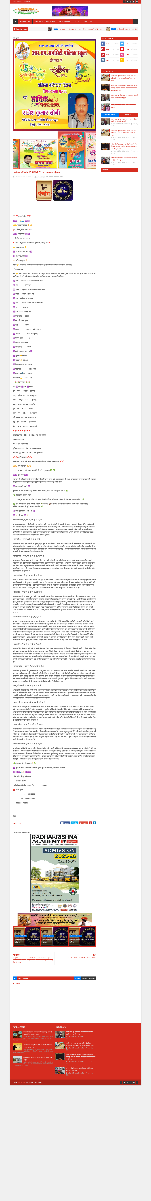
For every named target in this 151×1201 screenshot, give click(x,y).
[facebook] (124, 1)
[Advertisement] (54, 969)
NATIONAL (37, 21)
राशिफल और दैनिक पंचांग (56, 177)
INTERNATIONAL (25, 21)
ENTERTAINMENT (64, 21)
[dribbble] (130, 1)
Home (14, 2)
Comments (128, 115)
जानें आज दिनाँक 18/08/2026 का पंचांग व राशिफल (27, 940)
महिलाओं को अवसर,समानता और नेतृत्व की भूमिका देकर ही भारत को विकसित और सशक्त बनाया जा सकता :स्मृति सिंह (124, 87)
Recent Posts (110, 115)
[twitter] (127, 1)
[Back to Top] (137, 1082)
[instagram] (133, 1)
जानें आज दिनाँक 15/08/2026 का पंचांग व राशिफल (82, 940)
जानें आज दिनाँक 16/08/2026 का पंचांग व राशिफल (54, 940)
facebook (92, 978)
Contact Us (27, 2)
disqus (84, 978)
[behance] (137, 1)
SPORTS (76, 21)
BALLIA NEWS (50, 21)
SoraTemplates (21, 1082)
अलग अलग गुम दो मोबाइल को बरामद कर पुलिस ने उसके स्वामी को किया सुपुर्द (55, 29)
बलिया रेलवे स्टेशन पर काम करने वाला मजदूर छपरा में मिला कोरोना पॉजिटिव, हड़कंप (37, 1033)
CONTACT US (87, 21)
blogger (77, 978)
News (30, 29)
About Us (19, 2)
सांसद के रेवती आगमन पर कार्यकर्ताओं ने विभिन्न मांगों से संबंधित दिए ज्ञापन (124, 158)
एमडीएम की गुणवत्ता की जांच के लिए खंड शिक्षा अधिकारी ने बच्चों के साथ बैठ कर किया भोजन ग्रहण (119, 29)
